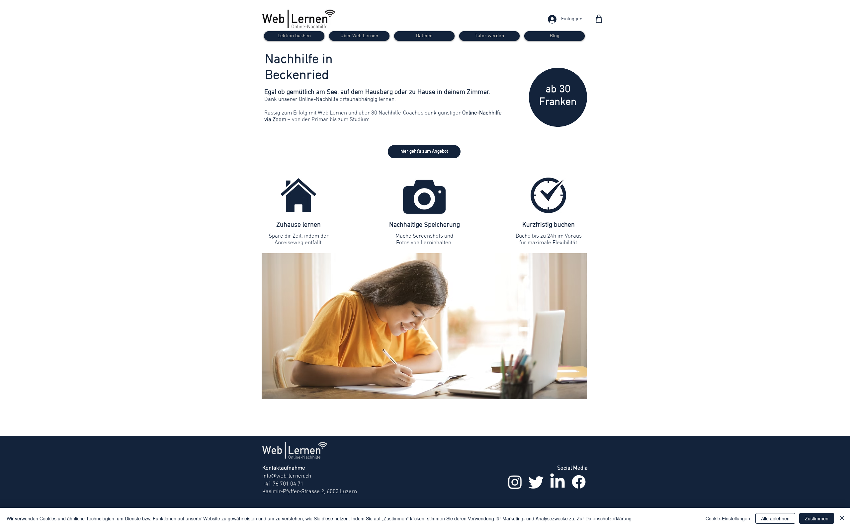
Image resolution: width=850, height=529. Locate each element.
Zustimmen (816, 518)
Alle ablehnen (775, 518)
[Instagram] (515, 482)
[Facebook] (579, 482)
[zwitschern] (536, 482)
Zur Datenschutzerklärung (604, 518)
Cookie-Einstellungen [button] (728, 518)
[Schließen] (842, 518)
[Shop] (599, 19)
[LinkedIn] (557, 482)
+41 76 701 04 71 (282, 484)
